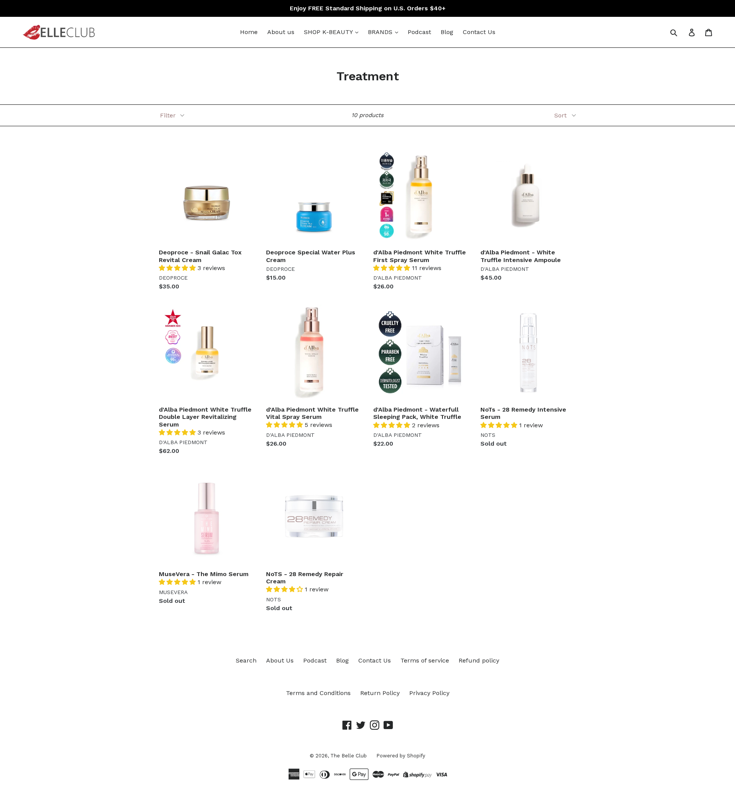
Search (246, 660)
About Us (280, 660)
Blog (447, 32)
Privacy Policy (429, 693)
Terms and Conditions (318, 693)
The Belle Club (348, 756)
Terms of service (424, 660)
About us (280, 32)
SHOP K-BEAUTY (329, 32)
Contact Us (479, 32)
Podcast (419, 32)
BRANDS (381, 32)
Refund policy (479, 660)
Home (249, 32)
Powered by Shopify (400, 756)
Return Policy (380, 693)
